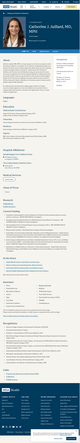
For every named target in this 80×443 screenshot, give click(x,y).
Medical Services (44, 51)
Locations (46, 7)
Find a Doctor (71, 6)
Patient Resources (33, 6)
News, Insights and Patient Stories (69, 406)
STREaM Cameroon (12, 379)
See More (59, 85)
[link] (3, 427)
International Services (7, 406)
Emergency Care (25, 409)
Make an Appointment (27, 412)
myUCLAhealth (34, 2)
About (34, 51)
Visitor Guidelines (45, 403)
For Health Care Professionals (68, 409)
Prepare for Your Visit (46, 400)
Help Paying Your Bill (46, 412)
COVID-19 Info (44, 421)
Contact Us (55, 2)
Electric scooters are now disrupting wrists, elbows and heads (24, 265)
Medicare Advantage (45, 285)
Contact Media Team (65, 417)
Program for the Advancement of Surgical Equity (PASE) (22, 374)
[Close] (76, 431)
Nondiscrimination (29, 432)
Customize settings (58, 438)
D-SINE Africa (10, 376)
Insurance (55, 51)
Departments (63, 403)
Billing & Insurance (45, 409)
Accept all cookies (71, 438)
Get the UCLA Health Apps (9, 418)
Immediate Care (25, 406)
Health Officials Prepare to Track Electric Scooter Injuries (22, 262)
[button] (8, 2)
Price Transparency (46, 415)
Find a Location (25, 403)
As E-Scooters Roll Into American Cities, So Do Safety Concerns (24, 268)
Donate (44, 2)
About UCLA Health (65, 400)
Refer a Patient (22, 2)
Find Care (21, 6)
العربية (3, 412)
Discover (57, 7)
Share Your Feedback (7, 403)
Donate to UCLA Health (66, 420)
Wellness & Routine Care (47, 424)
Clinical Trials (24, 418)
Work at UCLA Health (65, 423)
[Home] (3, 13)
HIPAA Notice (10, 432)
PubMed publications (9, 206)
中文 (3, 409)
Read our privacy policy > (65, 434)
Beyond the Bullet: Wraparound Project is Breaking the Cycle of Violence (27, 271)
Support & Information (46, 418)
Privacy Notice (19, 432)
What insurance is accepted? (37, 40)
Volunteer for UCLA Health (67, 426)
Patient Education (45, 406)
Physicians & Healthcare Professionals (18, 13)
